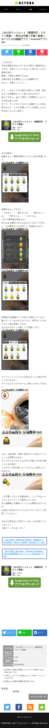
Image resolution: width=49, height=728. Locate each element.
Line (18, 54)
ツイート (7, 54)
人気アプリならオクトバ (21, 723)
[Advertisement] (24, 21)
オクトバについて (24, 717)
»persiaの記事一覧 (38, 697)
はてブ (30, 54)
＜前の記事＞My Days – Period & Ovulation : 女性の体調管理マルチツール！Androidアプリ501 (24, 553)
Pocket (42, 54)
